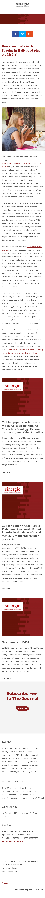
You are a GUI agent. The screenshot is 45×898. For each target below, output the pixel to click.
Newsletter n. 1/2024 (15, 642)
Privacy (5, 883)
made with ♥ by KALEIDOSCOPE (29, 890)
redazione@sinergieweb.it (12, 841)
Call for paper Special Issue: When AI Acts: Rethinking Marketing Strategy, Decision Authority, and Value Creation (22, 427)
